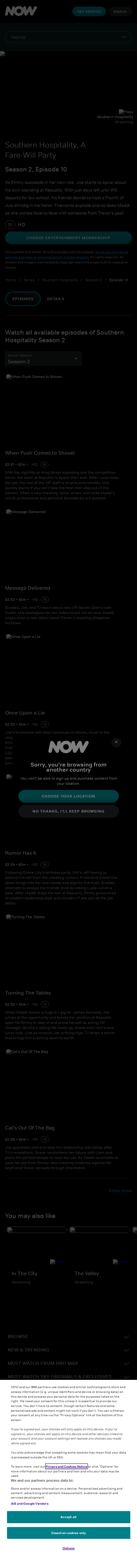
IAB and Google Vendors (29, 1503)
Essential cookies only (68, 1533)
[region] (68, 1469)
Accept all (68, 1517)
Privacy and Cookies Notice (66, 1466)
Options (68, 1548)
